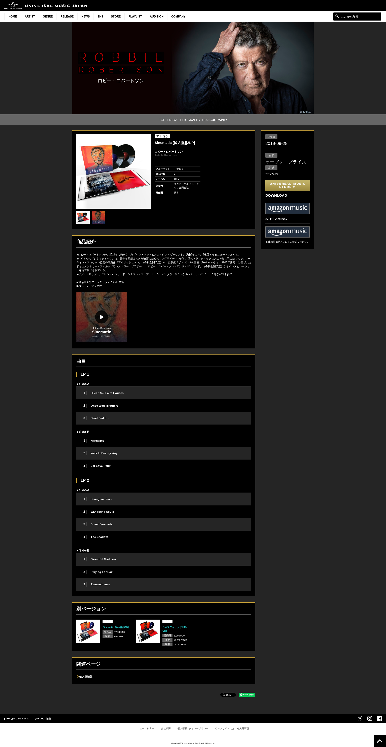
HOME (12, 16)
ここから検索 (337, 16)
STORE (116, 16)
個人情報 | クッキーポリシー (193, 728)
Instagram (369, 718)
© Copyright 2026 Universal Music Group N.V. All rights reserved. (193, 743)
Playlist (135, 16)
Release (67, 16)
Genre (48, 16)
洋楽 (48, 718)
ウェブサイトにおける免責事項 (232, 728)
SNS (100, 16)
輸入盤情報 (85, 676)
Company (178, 16)
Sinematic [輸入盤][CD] (116, 627)
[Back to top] (380, 741)
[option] (113, 171)
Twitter (359, 718)
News (85, 16)
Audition (156, 16)
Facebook (379, 718)
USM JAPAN (22, 718)
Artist (30, 16)
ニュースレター (145, 728)
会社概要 (166, 728)
